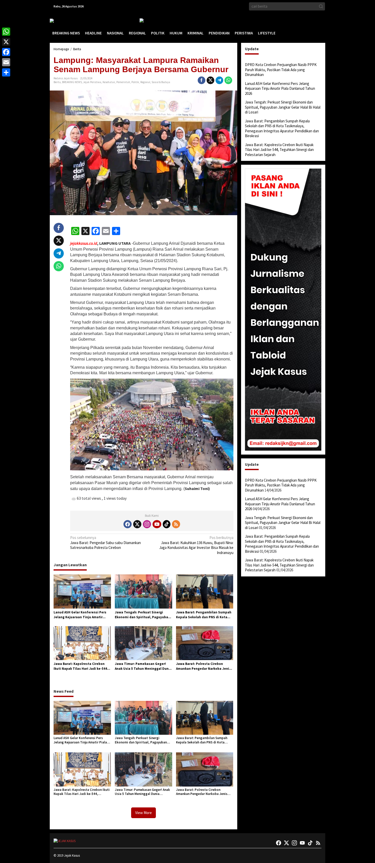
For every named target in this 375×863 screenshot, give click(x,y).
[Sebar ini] (201, 80)
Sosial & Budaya (161, 82)
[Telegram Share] (219, 80)
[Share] (6, 72)
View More (143, 812)
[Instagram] (147, 524)
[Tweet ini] (210, 80)
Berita (57, 82)
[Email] (6, 62)
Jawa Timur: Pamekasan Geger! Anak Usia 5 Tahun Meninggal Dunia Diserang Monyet (143, 666)
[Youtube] (157, 524)
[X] (6, 42)
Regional (145, 82)
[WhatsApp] (6, 32)
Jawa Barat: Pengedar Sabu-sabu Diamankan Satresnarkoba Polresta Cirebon (105, 542)
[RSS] (176, 524)
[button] (321, 6)
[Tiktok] (166, 524)
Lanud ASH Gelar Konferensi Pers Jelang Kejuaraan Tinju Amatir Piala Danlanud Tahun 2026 (80, 615)
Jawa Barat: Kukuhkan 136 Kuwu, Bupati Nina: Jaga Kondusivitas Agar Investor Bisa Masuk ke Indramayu (196, 545)
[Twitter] (137, 524)
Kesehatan (109, 82)
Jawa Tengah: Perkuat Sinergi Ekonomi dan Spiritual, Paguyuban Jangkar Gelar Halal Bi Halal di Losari (142, 615)
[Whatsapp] (228, 80)
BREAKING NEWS (72, 82)
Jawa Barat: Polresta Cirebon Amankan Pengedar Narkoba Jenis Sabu (203, 666)
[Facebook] (127, 524)
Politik (135, 82)
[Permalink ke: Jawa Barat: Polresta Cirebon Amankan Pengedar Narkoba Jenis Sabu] (204, 643)
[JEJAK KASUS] (63, 20)
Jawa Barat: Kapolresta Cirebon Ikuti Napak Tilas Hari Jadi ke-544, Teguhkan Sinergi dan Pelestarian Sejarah (81, 666)
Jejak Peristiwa (92, 82)
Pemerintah (123, 82)
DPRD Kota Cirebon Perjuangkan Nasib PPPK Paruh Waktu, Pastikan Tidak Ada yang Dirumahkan (281, 69)
